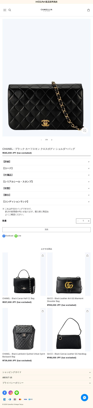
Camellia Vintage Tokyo (15, 404)
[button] (4, 10)
